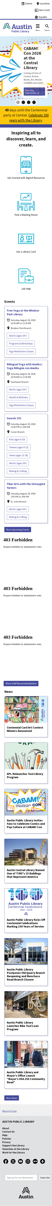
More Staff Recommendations (21, 683)
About (5, 1128)
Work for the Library (13, 1152)
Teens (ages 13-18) (18, 455)
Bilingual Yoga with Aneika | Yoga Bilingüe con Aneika (24, 366)
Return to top (9, 1111)
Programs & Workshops (21, 343)
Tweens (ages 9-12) (19, 447)
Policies (6, 1138)
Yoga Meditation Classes (21, 351)
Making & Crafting (18, 471)
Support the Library (13, 1145)
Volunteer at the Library (15, 1149)
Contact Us (8, 1131)
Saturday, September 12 (32, 91)
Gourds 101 (14, 418)
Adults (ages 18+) (18, 335)
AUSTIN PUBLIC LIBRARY (18, 1121)
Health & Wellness (18, 397)
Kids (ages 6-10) (17, 439)
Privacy (6, 1142)
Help (4, 1135)
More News (11, 1098)
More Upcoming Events (17, 529)
